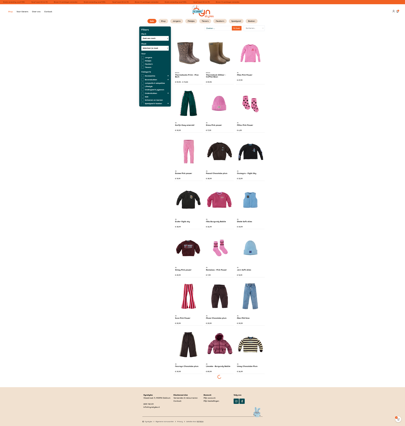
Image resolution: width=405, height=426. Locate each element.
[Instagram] (236, 401)
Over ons (36, 11)
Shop (10, 11)
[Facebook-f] (242, 401)
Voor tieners (22, 11)
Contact (48, 11)
